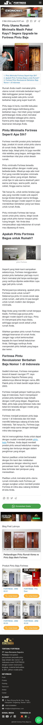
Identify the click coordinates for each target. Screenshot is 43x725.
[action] (38, 720)
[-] (3, 716)
